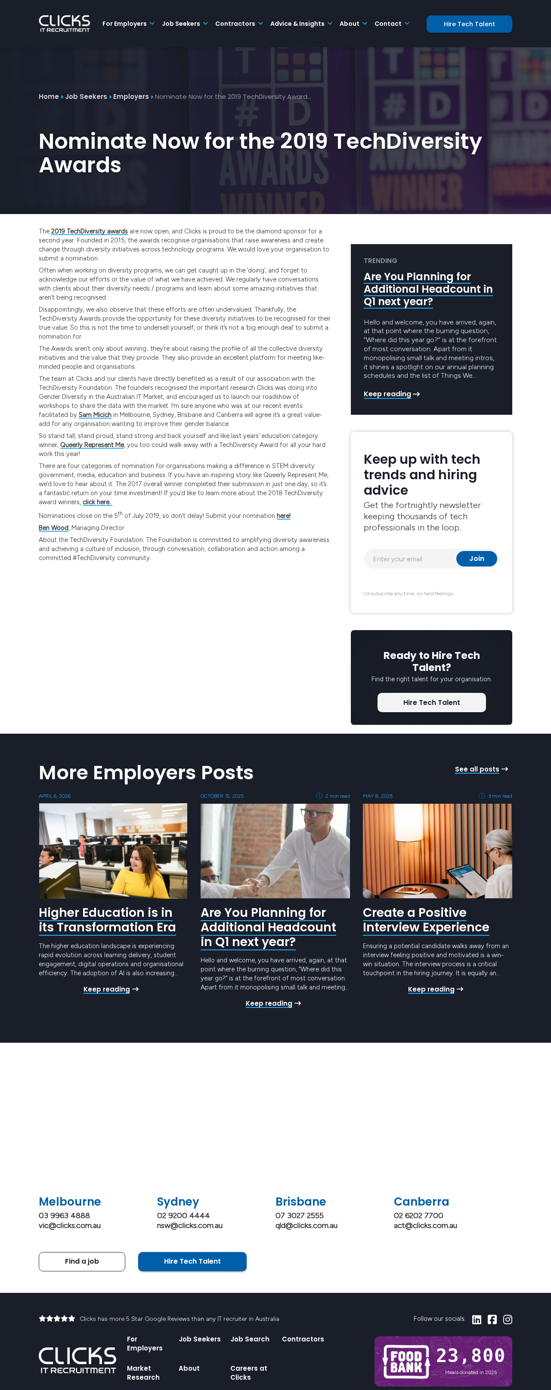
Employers (131, 96)
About (189, 1368)
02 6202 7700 (418, 1215)
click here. (97, 502)
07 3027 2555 (300, 1215)
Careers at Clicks (248, 1373)
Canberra (421, 1201)
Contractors (303, 1339)
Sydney (178, 1201)
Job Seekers (86, 96)
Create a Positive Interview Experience (426, 920)
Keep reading (387, 394)
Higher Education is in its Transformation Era (107, 920)
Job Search (249, 1339)
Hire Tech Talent (469, 24)
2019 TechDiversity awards (89, 231)
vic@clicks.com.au (70, 1225)
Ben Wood (53, 528)
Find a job (82, 1261)
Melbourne (70, 1201)
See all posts (477, 769)
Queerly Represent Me (92, 445)
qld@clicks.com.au (306, 1225)
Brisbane (301, 1201)
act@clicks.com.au (425, 1225)
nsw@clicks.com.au (190, 1225)
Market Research (143, 1373)
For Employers (145, 1344)
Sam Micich (95, 415)
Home (49, 96)
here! (284, 516)
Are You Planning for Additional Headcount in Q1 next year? (428, 289)
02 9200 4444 (183, 1215)
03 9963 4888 (64, 1215)
